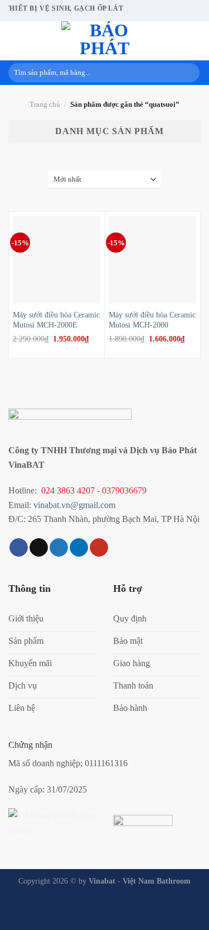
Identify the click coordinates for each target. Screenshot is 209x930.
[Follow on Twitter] (59, 547)
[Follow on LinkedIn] (79, 547)
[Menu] (15, 40)
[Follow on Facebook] (18, 547)
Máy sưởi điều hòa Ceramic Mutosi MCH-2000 (152, 320)
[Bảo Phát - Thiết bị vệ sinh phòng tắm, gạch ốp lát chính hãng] (105, 40)
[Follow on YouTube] (99, 547)
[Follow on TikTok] (39, 547)
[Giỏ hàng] (174, 41)
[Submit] (189, 72)
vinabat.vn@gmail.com (74, 505)
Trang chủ (45, 104)
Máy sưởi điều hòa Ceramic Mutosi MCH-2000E (56, 320)
